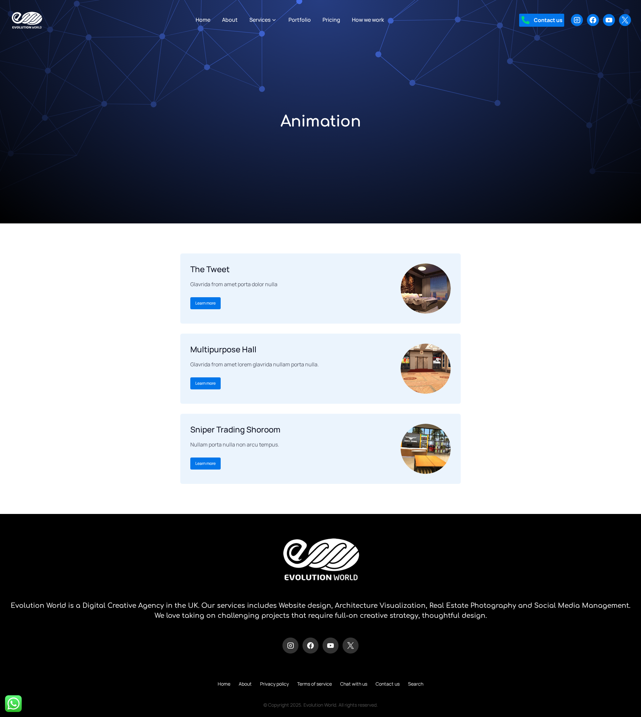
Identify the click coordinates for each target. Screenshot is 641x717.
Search (415, 684)
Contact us (388, 684)
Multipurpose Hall (223, 349)
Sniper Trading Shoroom (235, 429)
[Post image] (426, 288)
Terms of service (314, 684)
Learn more (205, 303)
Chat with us (353, 684)
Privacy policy (274, 684)
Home (224, 684)
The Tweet (210, 269)
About (245, 684)
